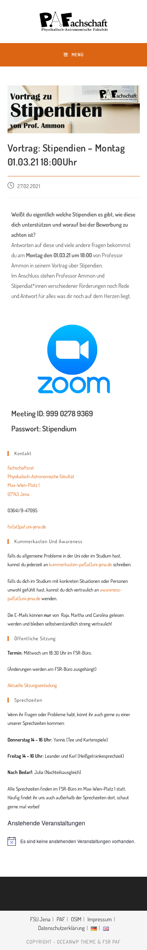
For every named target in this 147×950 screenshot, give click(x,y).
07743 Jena (18, 494)
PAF (61, 919)
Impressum (99, 919)
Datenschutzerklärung (61, 927)
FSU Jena (40, 919)
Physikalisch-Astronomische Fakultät (41, 476)
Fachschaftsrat (21, 468)
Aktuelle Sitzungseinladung (32, 685)
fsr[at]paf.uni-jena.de (27, 527)
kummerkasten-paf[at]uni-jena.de (80, 564)
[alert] (74, 841)
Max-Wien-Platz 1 (24, 485)
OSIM (76, 919)
